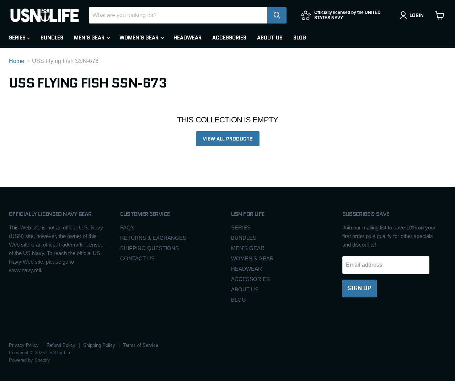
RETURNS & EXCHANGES (153, 238)
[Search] (277, 15)
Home (16, 61)
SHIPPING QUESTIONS (149, 248)
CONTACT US (137, 258)
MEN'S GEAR (90, 38)
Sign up (359, 288)
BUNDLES (52, 38)
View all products (228, 138)
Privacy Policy (24, 345)
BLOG (299, 38)
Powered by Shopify (29, 360)
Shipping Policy (99, 345)
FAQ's (127, 227)
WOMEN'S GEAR (139, 38)
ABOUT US (270, 38)
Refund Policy (61, 345)
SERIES (18, 38)
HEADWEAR (187, 38)
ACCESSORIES (229, 38)
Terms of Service (140, 345)
